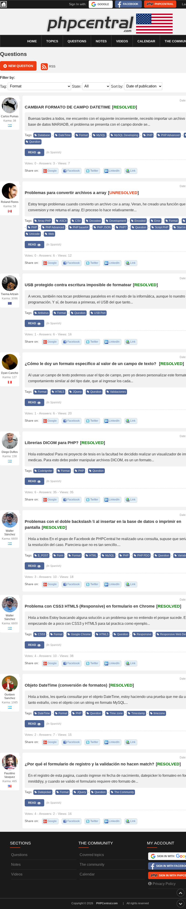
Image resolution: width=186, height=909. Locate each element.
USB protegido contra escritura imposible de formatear (78, 285)
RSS (52, 66)
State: (76, 86)
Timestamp (138, 713)
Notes (101, 41)
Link (132, 170)
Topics (52, 41)
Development (117, 220)
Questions (77, 41)
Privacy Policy (164, 884)
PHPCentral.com (107, 903)
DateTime (65, 135)
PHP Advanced (170, 135)
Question (34, 141)
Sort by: (117, 86)
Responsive (144, 634)
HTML (93, 555)
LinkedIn (114, 170)
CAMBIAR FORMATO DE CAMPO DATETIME (67, 107)
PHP (149, 135)
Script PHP (161, 227)
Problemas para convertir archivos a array (65, 192)
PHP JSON (104, 227)
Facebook (130, 4)
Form (60, 555)
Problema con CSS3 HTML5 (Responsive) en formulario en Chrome (90, 606)
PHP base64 (80, 227)
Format (83, 135)
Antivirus (43, 313)
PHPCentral (164, 4)
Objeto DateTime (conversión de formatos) (66, 685)
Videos (122, 41)
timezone (159, 713)
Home (32, 41)
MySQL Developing (126, 135)
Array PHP (44, 220)
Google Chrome (81, 634)
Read (32, 152)
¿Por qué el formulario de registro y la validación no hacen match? (89, 764)
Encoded (140, 220)
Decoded (95, 220)
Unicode (34, 234)
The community (92, 864)
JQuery (77, 391)
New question (20, 66)
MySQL (100, 135)
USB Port (99, 313)
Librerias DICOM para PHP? (51, 442)
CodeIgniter (45, 470)
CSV (78, 220)
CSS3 (41, 634)
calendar (146, 41)
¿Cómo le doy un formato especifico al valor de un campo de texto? (91, 363)
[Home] (3, 4)
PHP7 (123, 227)
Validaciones (118, 391)
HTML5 (59, 391)
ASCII (62, 220)
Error (157, 220)
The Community (124, 792)
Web (51, 234)
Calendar (87, 874)
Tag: (3, 86)
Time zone (116, 713)
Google (103, 4)
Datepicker (44, 792)
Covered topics (92, 855)
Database (44, 135)
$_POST (43, 555)
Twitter (94, 170)
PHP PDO (143, 555)
